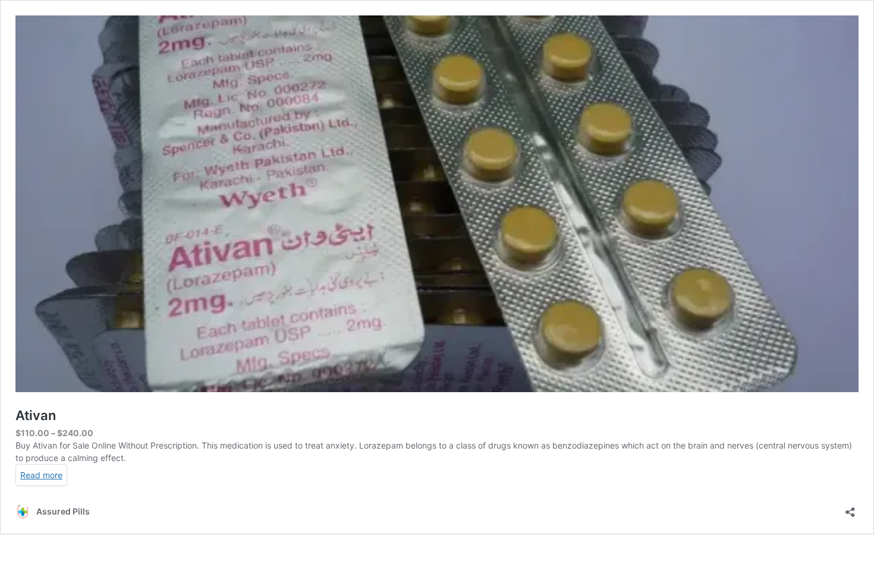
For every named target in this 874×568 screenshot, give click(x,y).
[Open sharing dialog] (850, 508)
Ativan (35, 415)
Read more (41, 475)
